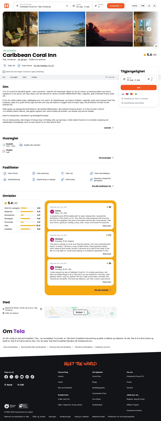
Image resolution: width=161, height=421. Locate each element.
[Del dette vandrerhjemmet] (156, 46)
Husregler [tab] (14, 77)
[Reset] (67, 5)
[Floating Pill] (149, 29)
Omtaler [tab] (34, 77)
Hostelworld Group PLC (135, 376)
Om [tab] (4, 77)
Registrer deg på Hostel (136, 399)
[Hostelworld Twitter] (11, 377)
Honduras (11, 59)
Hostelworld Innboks (134, 410)
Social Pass (96, 376)
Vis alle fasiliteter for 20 (44, 66)
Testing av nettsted (81, 416)
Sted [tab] (24, 77)
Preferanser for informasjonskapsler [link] (121, 416)
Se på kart (22, 59)
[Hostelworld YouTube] (22, 377)
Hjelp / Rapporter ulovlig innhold (70, 405)
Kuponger (52, 416)
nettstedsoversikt (98, 416)
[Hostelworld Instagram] (16, 377)
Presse (129, 382)
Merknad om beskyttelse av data (16, 416)
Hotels (60, 382)
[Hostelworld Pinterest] (27, 377)
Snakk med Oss (64, 399)
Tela (4, 59)
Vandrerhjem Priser (99, 393)
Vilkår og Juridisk (38, 416)
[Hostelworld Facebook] (6, 377)
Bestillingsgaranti (98, 388)
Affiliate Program (133, 405)
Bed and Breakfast (10, 51)
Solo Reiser (96, 399)
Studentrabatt (97, 405)
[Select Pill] (149, 6)
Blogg (94, 382)
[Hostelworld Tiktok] (32, 377)
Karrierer (130, 388)
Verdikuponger (65, 416)
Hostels (61, 376)
